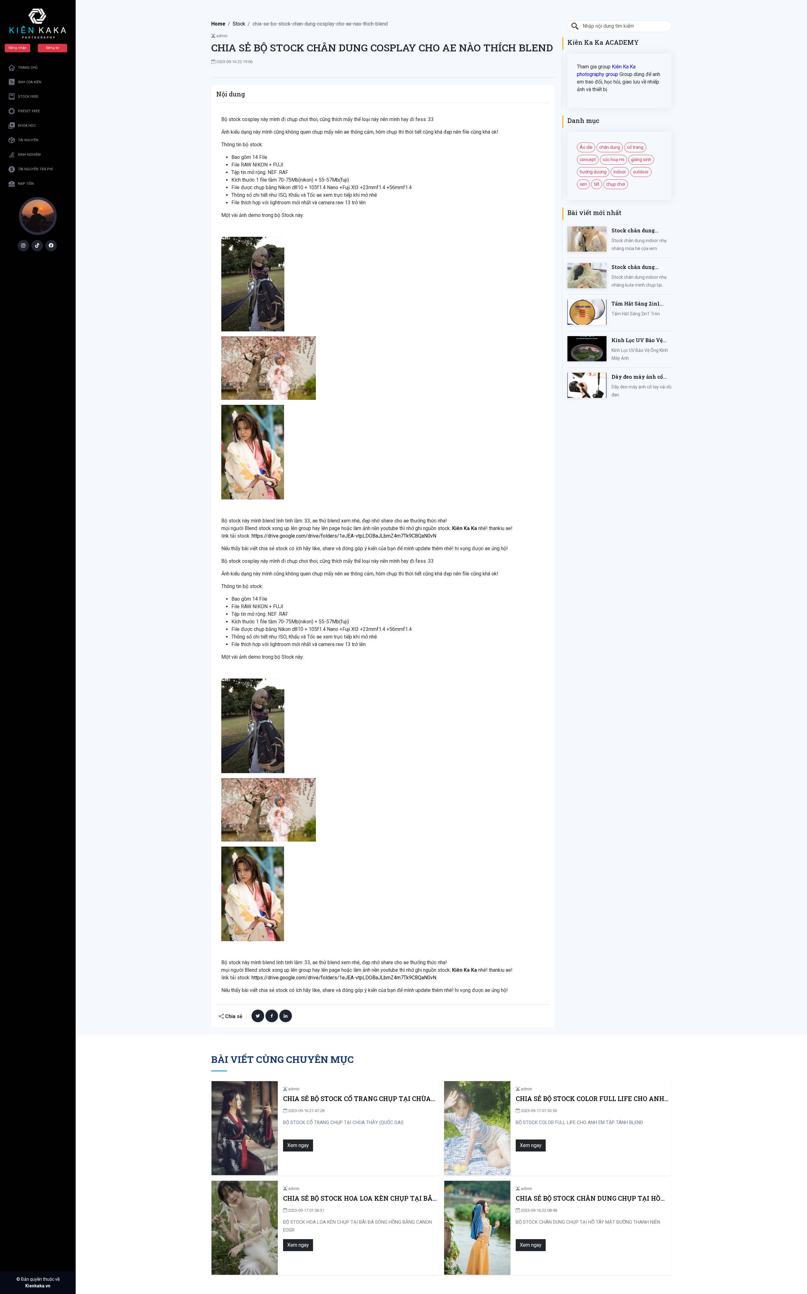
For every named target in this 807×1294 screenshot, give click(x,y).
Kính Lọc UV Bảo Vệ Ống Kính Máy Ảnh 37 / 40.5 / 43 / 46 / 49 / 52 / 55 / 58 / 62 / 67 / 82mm (641, 340)
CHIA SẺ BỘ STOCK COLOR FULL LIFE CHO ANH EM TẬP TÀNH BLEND (590, 1099)
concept (588, 159)
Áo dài (586, 147)
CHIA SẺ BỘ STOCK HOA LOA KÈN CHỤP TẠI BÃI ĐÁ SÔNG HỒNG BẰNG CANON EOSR (359, 1198)
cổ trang (635, 147)
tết (596, 184)
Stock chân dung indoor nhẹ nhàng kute (641, 267)
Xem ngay (298, 1145)
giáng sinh (641, 159)
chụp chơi (615, 184)
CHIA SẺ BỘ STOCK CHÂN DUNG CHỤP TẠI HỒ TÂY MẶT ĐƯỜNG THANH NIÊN (588, 1198)
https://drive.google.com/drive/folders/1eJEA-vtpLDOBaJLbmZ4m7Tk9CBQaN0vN (344, 536)
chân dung (609, 147)
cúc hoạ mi (613, 159)
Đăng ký (52, 48)
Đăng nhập (17, 48)
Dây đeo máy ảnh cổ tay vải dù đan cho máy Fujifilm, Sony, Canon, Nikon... (637, 377)
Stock (239, 24)
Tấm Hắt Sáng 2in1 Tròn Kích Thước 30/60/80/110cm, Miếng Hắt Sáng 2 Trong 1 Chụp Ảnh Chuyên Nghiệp (641, 303)
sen (583, 184)
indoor (619, 171)
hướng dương (593, 171)
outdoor (641, 171)
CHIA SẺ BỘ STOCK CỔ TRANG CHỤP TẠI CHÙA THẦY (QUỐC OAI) (357, 1099)
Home (218, 24)
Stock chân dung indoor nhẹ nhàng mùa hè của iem (641, 230)
